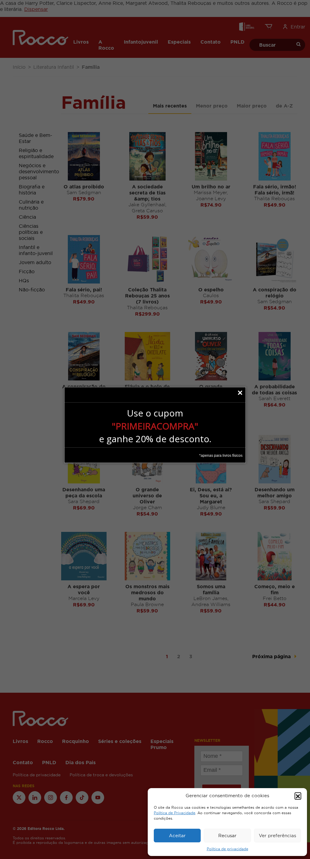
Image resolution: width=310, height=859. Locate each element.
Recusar (227, 835)
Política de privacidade (227, 849)
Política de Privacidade (174, 813)
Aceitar (177, 835)
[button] (298, 796)
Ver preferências (277, 835)
